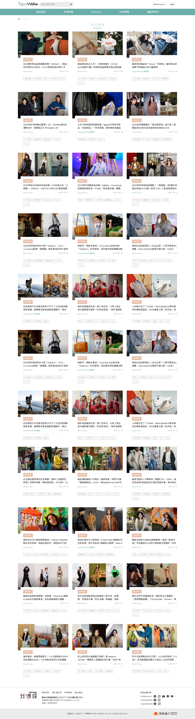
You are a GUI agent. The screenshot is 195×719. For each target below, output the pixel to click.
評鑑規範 (68, 692)
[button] (159, 4)
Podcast (96, 12)
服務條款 (45, 692)
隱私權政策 (57, 692)
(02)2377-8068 (64, 697)
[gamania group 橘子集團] (165, 713)
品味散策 (41, 12)
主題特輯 (68, 12)
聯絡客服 (78, 692)
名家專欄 (124, 12)
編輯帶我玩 (153, 12)
